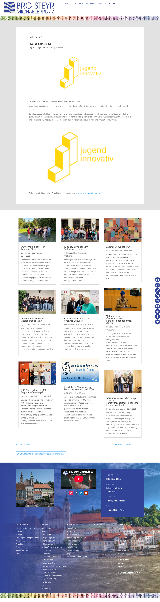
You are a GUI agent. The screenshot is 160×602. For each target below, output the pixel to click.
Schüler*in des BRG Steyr (119, 327)
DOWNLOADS (123, 560)
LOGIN (121, 566)
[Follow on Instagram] (71, 493)
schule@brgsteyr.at (115, 510)
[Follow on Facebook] (76, 493)
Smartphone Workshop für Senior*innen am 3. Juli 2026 (79, 388)
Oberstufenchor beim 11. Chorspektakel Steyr (34, 319)
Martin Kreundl (115, 250)
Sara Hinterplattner (32, 396)
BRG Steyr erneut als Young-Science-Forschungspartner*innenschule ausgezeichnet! (122, 402)
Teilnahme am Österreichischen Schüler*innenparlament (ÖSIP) (119, 319)
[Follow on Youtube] (86, 493)
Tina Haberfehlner (31, 324)
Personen (90, 4)
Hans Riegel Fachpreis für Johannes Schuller (77, 319)
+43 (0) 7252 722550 (115, 501)
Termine (102, 4)
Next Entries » (138, 444)
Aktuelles (68, 4)
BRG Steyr (37, 47)
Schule (78, 4)
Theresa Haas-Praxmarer (34, 253)
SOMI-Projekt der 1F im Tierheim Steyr (33, 248)
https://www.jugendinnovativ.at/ (89, 193)
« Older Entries (36, 444)
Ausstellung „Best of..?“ (118, 246)
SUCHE (121, 563)
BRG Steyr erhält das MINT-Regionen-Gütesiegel (35, 391)
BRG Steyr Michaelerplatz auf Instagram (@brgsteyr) (42, 454)
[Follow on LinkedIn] (81, 493)
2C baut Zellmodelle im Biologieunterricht (76, 248)
